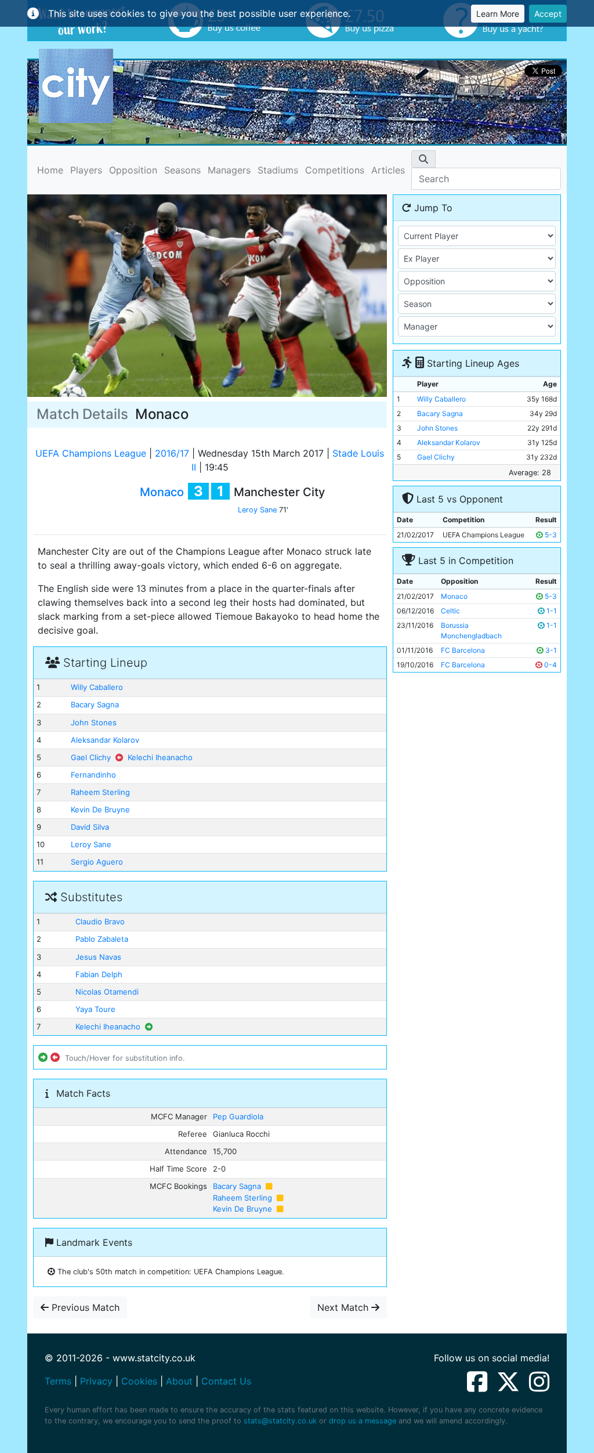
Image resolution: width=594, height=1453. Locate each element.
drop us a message (362, 1420)
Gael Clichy (91, 757)
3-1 (550, 650)
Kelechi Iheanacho (160, 757)
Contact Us (226, 1381)
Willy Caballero (97, 687)
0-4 (549, 664)
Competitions (334, 170)
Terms (58, 1381)
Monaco (162, 492)
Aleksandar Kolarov (105, 739)
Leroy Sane (257, 509)
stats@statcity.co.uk (280, 1420)
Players (86, 170)
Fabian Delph (98, 974)
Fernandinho (93, 774)
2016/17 (172, 453)
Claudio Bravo (100, 921)
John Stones (94, 722)
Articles (388, 170)
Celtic (450, 610)
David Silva (90, 827)
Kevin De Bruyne (100, 809)
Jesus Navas (98, 957)
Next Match (344, 1307)
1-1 (551, 610)
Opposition (133, 170)
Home (50, 170)
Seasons (182, 170)
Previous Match (84, 1307)
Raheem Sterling (100, 792)
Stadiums (278, 170)
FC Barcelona (463, 650)
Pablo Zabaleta (101, 939)
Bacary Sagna (95, 704)
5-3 (550, 534)
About (179, 1381)
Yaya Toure (95, 1009)
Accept (548, 14)
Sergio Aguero (97, 861)
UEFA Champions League (90, 453)
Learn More (497, 14)
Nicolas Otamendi (107, 991)
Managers (229, 170)
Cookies (139, 1381)
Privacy (96, 1381)
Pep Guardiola (238, 1116)
